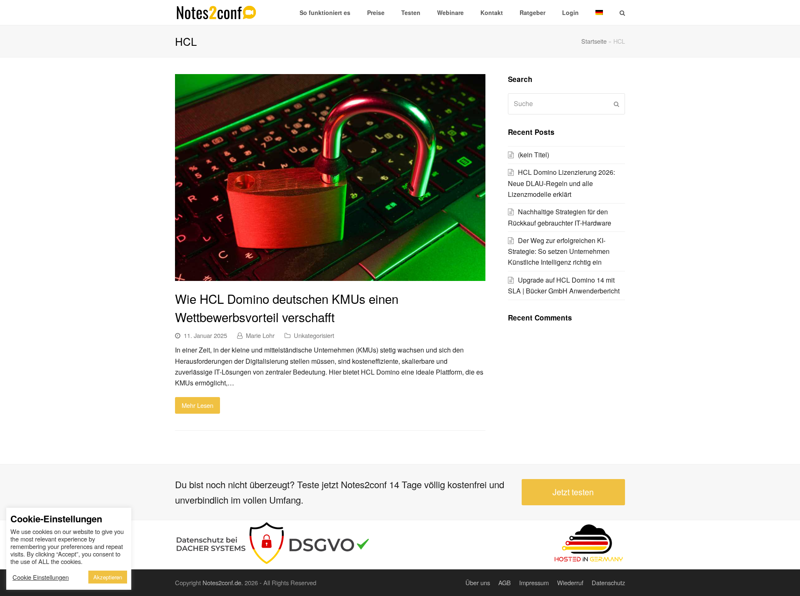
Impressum (534, 582)
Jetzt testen (573, 492)
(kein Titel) (533, 154)
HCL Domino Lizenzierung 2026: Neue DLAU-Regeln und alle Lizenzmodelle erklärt (561, 183)
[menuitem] (599, 12)
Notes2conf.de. (222, 582)
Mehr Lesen (197, 405)
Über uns (477, 582)
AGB (504, 582)
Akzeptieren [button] (107, 577)
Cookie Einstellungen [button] (40, 577)
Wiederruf (570, 582)
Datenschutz (608, 582)
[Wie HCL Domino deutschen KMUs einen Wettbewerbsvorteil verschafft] (330, 275)
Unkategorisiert (314, 335)
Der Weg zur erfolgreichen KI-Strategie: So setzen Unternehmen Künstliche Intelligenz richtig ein (559, 251)
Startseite (594, 41)
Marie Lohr (260, 335)
